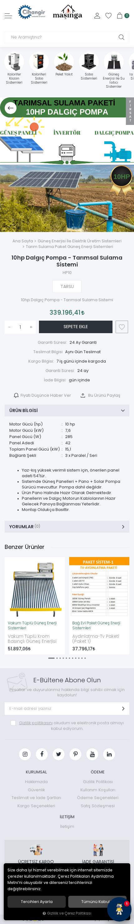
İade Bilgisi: (55, 380)
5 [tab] (66, 658)
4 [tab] (63, 658)
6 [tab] (69, 658)
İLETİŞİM (67, 817)
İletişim (67, 826)
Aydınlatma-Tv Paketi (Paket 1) (95, 638)
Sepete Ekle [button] (76, 326)
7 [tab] (72, 658)
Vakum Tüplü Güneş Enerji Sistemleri (32, 625)
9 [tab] (78, 658)
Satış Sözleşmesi (98, 806)
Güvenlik (36, 790)
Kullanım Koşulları (97, 790)
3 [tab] (60, 658)
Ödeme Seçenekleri (97, 798)
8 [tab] (75, 658)
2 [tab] (57, 658)
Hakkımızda (36, 782)
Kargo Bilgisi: (41, 361)
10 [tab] (82, 658)
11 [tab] (85, 658)
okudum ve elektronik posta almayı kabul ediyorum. (71, 725)
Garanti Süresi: (52, 342)
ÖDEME (98, 772)
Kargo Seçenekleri (36, 806)
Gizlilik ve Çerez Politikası (69, 913)
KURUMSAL (36, 772)
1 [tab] (51, 658)
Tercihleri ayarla (37, 902)
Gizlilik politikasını (36, 723)
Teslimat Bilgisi (48, 352)
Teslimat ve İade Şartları (36, 798)
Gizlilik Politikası (98, 782)
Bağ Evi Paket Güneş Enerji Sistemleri (96, 625)
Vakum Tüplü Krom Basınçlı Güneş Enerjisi (32, 638)
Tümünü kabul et (97, 902)
